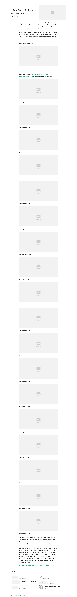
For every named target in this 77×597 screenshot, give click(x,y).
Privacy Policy (41, 1)
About (47, 1)
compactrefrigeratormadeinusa (15, 595)
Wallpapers (57, 1)
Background (51, 1)
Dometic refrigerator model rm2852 (40, 74)
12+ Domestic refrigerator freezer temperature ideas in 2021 (26, 576)
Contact (32, 1)
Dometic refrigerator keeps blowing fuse (42, 76)
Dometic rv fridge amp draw (26, 76)
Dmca (37, 1)
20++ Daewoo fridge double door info (28, 581)
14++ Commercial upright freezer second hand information (27, 586)
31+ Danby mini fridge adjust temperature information (52, 576)
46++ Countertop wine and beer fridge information (55, 581)
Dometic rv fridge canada (25, 74)
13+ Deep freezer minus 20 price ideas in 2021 (53, 586)
